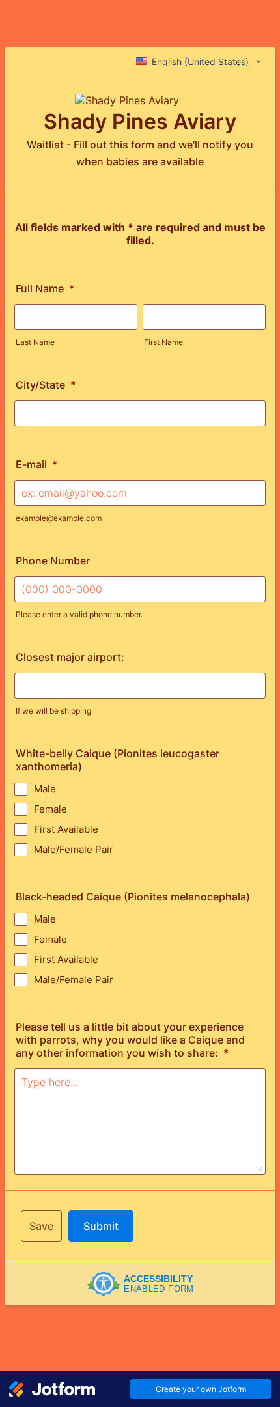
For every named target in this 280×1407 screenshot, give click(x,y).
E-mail (36, 464)
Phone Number (53, 560)
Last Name (35, 342)
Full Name (45, 288)
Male (45, 789)
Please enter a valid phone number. (79, 614)
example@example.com (59, 518)
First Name (163, 342)
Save (41, 1226)
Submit (101, 1226)
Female (50, 809)
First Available (66, 829)
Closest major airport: (70, 656)
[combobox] (199, 61)
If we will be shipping (53, 711)
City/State (46, 384)
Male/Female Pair (73, 849)
